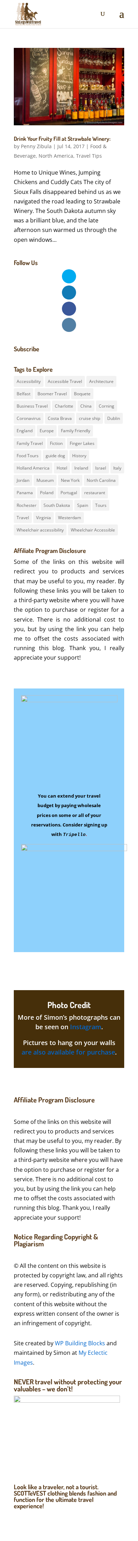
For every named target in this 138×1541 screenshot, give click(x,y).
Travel (23, 518)
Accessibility (29, 381)
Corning (106, 406)
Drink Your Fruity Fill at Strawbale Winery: (62, 138)
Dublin (113, 418)
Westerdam (69, 518)
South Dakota (57, 505)
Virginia (43, 518)
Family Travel (30, 443)
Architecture (101, 381)
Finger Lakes (82, 443)
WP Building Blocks (80, 1343)
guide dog (55, 456)
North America (56, 155)
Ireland (81, 468)
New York (70, 480)
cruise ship (89, 418)
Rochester (26, 505)
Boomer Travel (52, 394)
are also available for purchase (68, 1052)
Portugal (69, 493)
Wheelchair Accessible (93, 530)
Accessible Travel (65, 381)
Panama (25, 493)
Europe (47, 431)
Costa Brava (60, 418)
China (86, 406)
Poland (46, 493)
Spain (82, 505)
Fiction (56, 443)
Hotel (62, 468)
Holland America (33, 468)
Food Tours (28, 456)
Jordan (23, 480)
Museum (45, 480)
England (25, 431)
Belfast (23, 394)
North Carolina (101, 480)
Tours (101, 505)
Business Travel (32, 406)
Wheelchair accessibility (40, 530)
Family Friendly (75, 431)
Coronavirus (29, 418)
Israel (100, 468)
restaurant (94, 493)
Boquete (82, 394)
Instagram (85, 1027)
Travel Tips (89, 155)
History (79, 456)
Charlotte (64, 406)
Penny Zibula (36, 146)
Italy (117, 468)
